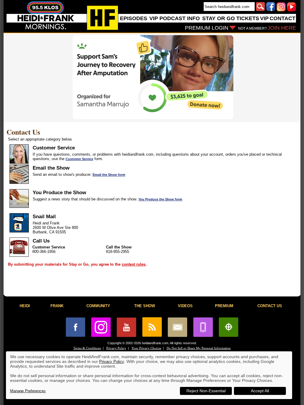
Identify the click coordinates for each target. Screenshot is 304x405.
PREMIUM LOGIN (206, 28)
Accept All (260, 390)
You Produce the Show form (160, 199)
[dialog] (149, 375)
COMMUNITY (98, 306)
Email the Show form (109, 174)
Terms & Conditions (87, 348)
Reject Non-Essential (206, 390)
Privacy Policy (116, 348)
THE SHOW (144, 306)
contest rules (133, 264)
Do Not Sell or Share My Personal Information (199, 348)
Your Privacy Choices (146, 348)
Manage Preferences (28, 391)
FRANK (57, 306)
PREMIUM (224, 306)
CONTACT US (269, 306)
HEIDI (25, 306)
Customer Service (79, 159)
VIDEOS (185, 306)
